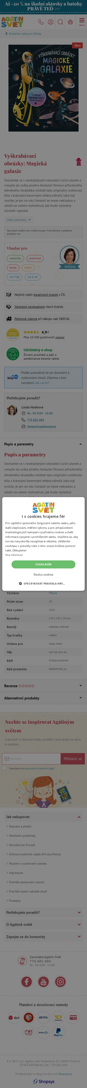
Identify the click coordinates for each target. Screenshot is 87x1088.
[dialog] (43, 544)
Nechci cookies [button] (43, 574)
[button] (43, 583)
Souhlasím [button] (43, 564)
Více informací (14, 555)
